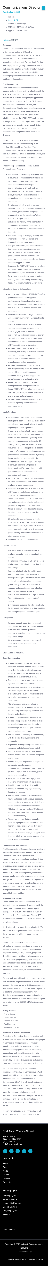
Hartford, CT (13, 20)
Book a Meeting (10, 1207)
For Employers (9, 1196)
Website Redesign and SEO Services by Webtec (25, 1259)
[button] (43, 8)
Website (6, 40)
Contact (6, 1178)
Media (5, 1171)
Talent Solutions (10, 1199)
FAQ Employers (10, 1211)
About (5, 1163)
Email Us (7, 1182)
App (5, 1167)
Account (6, 1214)
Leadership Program (12, 1203)
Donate (6, 1175)
